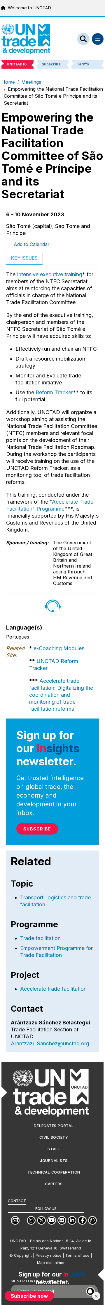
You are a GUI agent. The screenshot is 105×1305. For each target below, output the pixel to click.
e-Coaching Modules (59, 648)
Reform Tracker (54, 392)
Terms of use (77, 1255)
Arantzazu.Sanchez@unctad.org (50, 1043)
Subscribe (37, 828)
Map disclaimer (51, 1262)
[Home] (25, 39)
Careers (54, 1184)
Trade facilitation (40, 938)
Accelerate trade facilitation (53, 989)
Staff (54, 1149)
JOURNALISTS (54, 1160)
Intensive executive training (49, 274)
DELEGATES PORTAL (54, 1126)
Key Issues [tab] (24, 258)
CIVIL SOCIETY (53, 1137)
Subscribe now (29, 1296)
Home (8, 82)
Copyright (23, 1255)
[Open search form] (83, 39)
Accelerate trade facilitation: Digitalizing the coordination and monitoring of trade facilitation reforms (61, 695)
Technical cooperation (53, 1172)
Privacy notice (49, 1255)
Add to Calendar (32, 244)
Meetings (31, 82)
